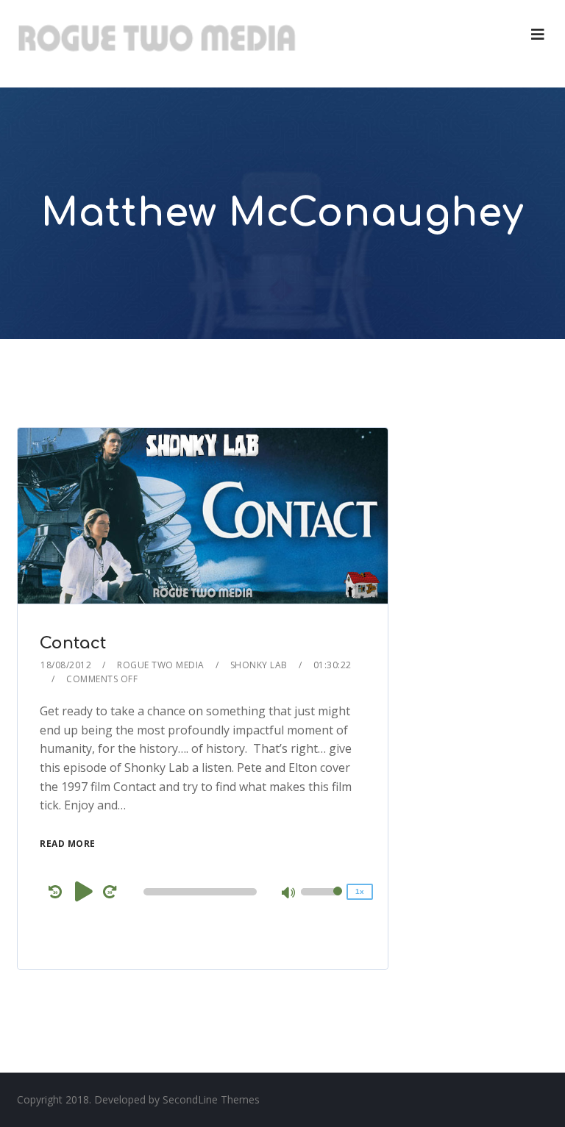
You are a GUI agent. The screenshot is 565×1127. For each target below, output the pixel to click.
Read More (68, 843)
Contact (73, 643)
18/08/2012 (65, 665)
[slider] (321, 901)
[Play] (84, 891)
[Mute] (289, 894)
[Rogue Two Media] (156, 43)
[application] (203, 891)
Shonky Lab (259, 665)
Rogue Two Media (161, 665)
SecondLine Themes (211, 1099)
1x (359, 891)
